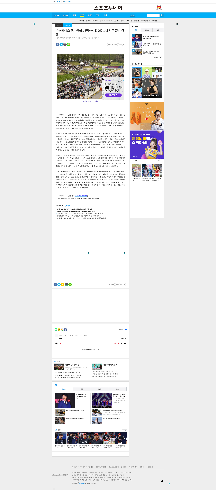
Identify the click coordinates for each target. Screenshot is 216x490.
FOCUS (132, 15)
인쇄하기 (120, 44)
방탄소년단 (138, 15)
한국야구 (88, 21)
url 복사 (116, 44)
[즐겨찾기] (67, 1)
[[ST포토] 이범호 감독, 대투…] (73, 438)
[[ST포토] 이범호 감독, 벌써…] (85, 438)
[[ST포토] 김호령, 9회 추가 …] (121, 438)
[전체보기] (54, 1)
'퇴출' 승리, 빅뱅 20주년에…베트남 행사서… (81, 396)
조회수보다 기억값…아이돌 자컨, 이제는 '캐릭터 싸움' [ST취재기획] (79, 216)
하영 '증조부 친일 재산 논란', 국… (112, 418)
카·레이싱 (136, 21)
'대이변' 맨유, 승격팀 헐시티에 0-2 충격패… (68, 373)
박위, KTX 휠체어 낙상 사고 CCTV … (75, 410)
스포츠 (82, 15)
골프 (122, 21)
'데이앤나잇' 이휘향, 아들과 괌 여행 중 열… (106, 374)
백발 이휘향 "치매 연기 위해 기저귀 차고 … (106, 371)
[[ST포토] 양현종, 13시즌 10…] (60, 438)
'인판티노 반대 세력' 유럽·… (72, 365)
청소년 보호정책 (114, 467)
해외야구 (95, 21)
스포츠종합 (128, 21)
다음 (125, 430)
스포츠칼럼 (144, 21)
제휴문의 (82, 467)
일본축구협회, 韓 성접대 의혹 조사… (113, 410)
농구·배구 (116, 21)
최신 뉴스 (65, 15)
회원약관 (90, 467)
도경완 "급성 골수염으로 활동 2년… (75, 418)
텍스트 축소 (112, 44)
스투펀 (159, 8)
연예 (74, 15)
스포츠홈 (81, 21)
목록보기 (123, 44)
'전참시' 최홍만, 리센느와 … (111, 365)
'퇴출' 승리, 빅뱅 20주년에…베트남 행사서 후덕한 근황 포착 (74, 209)
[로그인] (59, 1)
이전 (123, 430)
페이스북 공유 (57, 44)
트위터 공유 (61, 44)
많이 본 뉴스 (57, 15)
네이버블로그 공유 (68, 44)
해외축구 (109, 21)
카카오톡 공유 (62, 284)
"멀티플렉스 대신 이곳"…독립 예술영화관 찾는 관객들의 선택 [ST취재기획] (81, 213)
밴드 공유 (65, 44)
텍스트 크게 (108, 44)
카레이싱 (67, 25)
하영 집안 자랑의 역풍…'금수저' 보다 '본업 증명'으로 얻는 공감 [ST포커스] (81, 218)
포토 (97, 15)
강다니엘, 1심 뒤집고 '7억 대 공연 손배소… (68, 375)
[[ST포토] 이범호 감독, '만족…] (97, 438)
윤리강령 (124, 467)
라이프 (90, 15)
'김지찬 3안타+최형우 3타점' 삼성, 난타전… (68, 377)
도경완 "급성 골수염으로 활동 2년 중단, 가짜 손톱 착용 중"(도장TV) (77, 211)
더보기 (158, 57)
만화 (105, 15)
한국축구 (102, 21)
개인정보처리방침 (101, 467)
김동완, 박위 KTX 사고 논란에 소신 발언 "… (106, 376)
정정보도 (150, 467)
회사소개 (74, 467)
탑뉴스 (64, 389)
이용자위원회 (133, 467)
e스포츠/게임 (153, 21)
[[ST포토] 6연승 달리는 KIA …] (109, 438)
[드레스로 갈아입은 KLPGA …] (152, 97)
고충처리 (142, 467)
